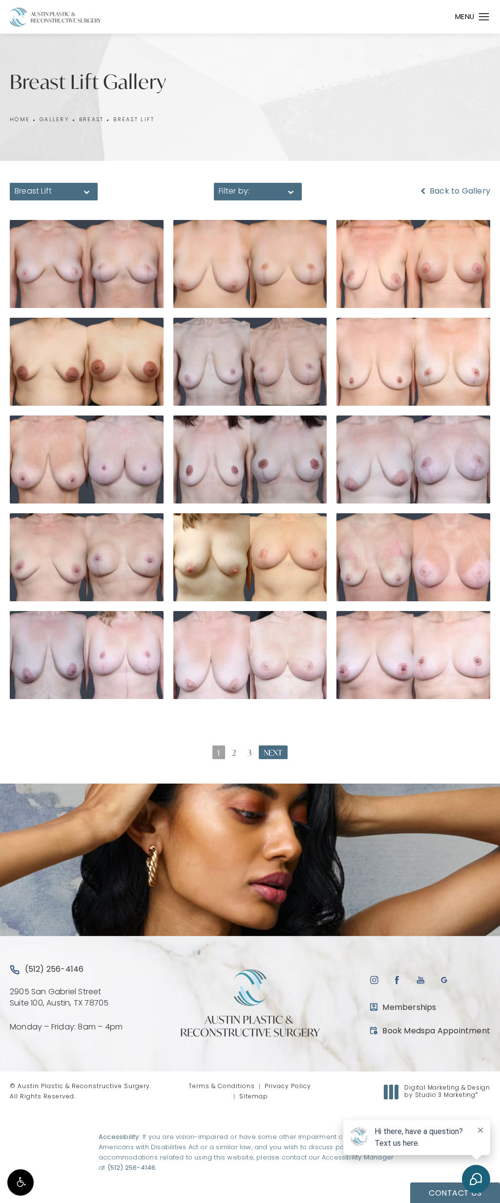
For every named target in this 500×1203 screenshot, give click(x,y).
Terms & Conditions (221, 1087)
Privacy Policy (288, 1087)
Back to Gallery (459, 192)
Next (273, 752)
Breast (91, 120)
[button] (20, 1182)
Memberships (409, 1008)
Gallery (54, 120)
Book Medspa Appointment (430, 1031)
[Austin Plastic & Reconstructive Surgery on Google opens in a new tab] (444, 980)
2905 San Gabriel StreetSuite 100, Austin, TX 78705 (59, 997)
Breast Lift (133, 120)
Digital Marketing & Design (447, 1092)
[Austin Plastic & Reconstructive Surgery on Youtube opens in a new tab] (421, 980)
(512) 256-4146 (131, 1168)
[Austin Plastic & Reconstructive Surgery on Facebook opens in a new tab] (397, 980)
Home (20, 120)
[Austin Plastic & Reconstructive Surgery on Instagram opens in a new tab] (374, 980)
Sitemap (253, 1097)
